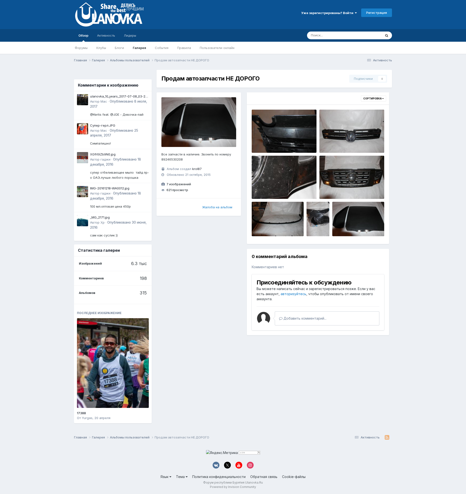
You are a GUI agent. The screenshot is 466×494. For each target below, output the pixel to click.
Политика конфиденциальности (219, 477)
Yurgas (87, 418)
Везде (370, 35)
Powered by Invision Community (233, 487)
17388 (81, 413)
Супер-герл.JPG (102, 125)
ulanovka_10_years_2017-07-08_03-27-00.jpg (119, 96)
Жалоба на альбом (217, 207)
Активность (106, 35)
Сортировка (372, 98)
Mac (103, 101)
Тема (181, 477)
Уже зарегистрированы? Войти (328, 13)
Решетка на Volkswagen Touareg (349, 141)
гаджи (105, 159)
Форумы (81, 48)
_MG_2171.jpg (100, 217)
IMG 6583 (262, 141)
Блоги (119, 48)
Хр (102, 222)
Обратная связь (263, 477)
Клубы (101, 48)
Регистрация (376, 13)
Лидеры (130, 35)
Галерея (139, 48)
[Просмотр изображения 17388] (113, 363)
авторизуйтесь (293, 294)
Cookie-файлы (294, 477)
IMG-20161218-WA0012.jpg (109, 188)
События (161, 48)
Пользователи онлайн (217, 48)
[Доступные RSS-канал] (387, 437)
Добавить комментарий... (304, 318)
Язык (164, 477)
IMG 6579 (262, 187)
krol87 (197, 169)
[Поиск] (386, 35)
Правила (184, 48)
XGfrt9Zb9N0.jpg (103, 154)
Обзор (83, 35)
